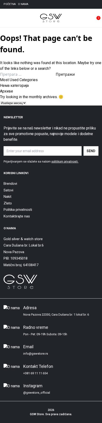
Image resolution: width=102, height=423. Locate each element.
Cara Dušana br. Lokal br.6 (24, 245)
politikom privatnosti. (65, 161)
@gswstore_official (36, 392)
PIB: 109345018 (16, 258)
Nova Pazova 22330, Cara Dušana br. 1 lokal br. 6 (56, 314)
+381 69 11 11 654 (35, 373)
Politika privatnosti (18, 209)
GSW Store (37, 414)
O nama (23, 4)
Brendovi (10, 183)
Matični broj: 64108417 (21, 265)
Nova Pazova (14, 252)
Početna (10, 4)
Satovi (8, 190)
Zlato (8, 203)
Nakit (7, 196)
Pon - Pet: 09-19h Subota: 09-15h (45, 334)
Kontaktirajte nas (17, 216)
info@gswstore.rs (35, 353)
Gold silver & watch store (23, 239)
